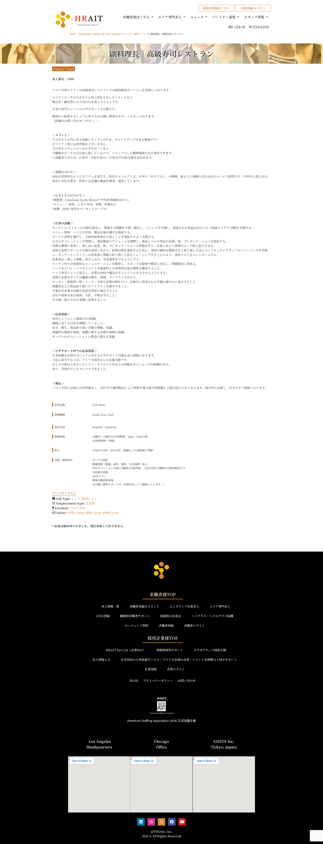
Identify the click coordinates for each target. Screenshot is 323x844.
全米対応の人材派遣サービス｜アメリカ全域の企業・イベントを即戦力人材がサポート (179, 659)
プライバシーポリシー (158, 680)
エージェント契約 (136, 625)
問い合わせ (236, 26)
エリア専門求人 (170, 16)
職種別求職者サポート (135, 616)
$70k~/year (76, 513)
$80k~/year (93, 513)
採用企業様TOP (162, 638)
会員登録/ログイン (253, 8)
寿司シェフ (89, 498)
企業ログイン (176, 669)
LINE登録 (103, 616)
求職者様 (136, 16)
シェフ (75, 498)
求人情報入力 (101, 659)
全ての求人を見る (64, 493)
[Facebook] (172, 822)
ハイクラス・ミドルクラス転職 (212, 616)
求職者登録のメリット (144, 606)
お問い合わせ (187, 680)
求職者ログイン (194, 625)
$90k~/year (111, 513)
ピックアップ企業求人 (184, 606)
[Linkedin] (141, 822)
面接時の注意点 (170, 616)
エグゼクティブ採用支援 (209, 650)
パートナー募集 (224, 16)
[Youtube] (182, 822)
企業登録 (151, 669)
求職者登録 (166, 625)
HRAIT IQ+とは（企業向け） (126, 650)
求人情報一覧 (110, 606)
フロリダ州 (77, 508)
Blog (134, 680)
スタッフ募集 (254, 16)
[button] (138, 16)
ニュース (197, 16)
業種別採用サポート (169, 650)
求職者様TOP (163, 594)
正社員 (90, 503)
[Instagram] (151, 822)
